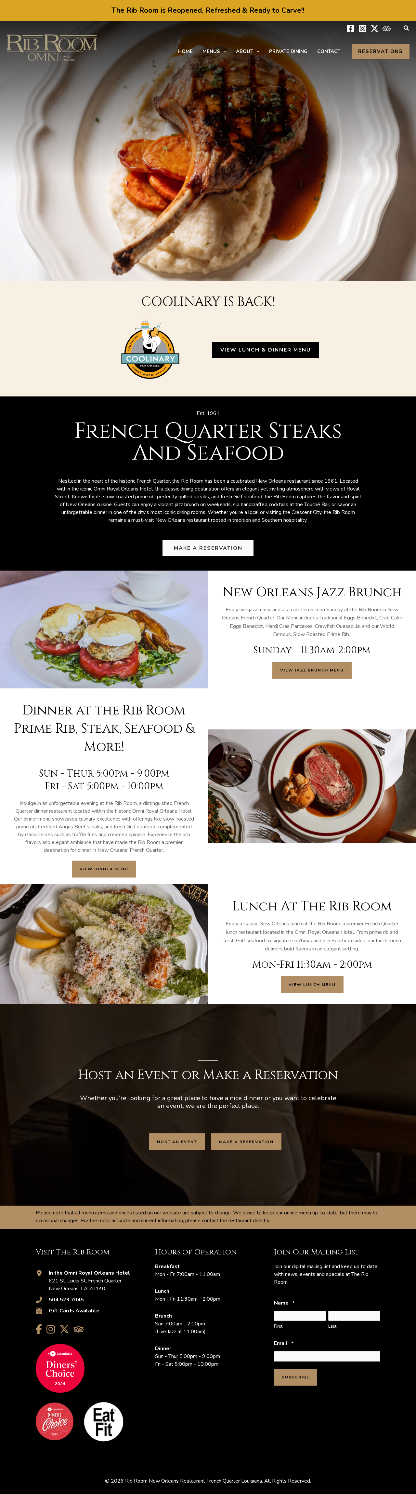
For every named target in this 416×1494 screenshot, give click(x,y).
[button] (407, 28)
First (278, 1326)
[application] (223, 51)
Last (332, 1326)
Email (283, 1343)
